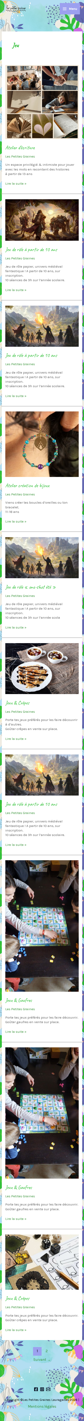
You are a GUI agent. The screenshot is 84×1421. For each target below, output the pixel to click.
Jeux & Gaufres (18, 1000)
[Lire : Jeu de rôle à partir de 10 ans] (42, 220)
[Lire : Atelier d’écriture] (42, 102)
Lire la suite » (16, 183)
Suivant (42, 1359)
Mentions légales (42, 1406)
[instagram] (42, 1389)
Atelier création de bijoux (27, 485)
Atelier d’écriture (19, 147)
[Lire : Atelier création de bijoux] (42, 444)
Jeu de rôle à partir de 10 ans (31, 249)
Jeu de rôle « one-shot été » (30, 587)
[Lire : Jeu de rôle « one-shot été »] (42, 557)
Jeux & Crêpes (17, 702)
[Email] (48, 1389)
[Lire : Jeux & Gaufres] (42, 926)
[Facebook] (36, 1389)
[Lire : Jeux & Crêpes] (42, 668)
